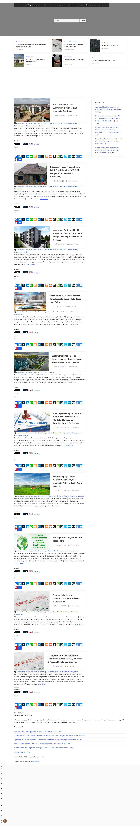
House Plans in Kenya (88, 5)
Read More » (49, 136)
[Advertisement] (70, 84)
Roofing (26, 126)
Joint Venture (67, 57)
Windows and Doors (36, 126)
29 (19, 713)
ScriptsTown (35, 761)
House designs (42, 123)
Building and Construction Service (36, 5)
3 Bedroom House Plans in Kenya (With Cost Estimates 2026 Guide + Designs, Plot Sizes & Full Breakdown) (108, 118)
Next (21, 713)
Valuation (82, 496)
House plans (52, 123)
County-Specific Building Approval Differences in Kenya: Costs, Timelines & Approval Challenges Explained (65, 659)
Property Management (57, 5)
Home (21, 5)
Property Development (70, 42)
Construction (20, 42)
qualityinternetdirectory (22, 752)
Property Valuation (73, 5)
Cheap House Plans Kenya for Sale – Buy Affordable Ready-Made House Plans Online (65, 299)
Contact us (101, 5)
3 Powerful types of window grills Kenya (103, 60)
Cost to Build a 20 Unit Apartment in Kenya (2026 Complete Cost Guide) (65, 108)
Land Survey (61, 433)
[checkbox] (5, 821)
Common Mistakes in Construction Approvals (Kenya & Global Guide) (66, 598)
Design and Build (31, 123)
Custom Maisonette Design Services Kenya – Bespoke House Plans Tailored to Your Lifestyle (66, 359)
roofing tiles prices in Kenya (109, 45)
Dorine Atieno (74, 115)
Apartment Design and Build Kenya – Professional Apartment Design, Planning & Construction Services (107, 129)
